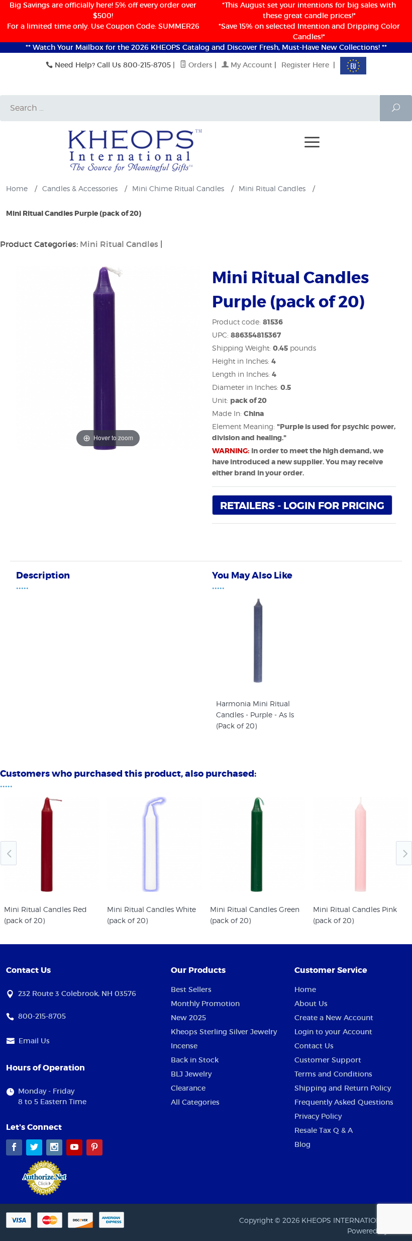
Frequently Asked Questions (343, 1102)
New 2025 (188, 1017)
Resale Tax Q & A (323, 1130)
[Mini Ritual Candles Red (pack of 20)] (51, 844)
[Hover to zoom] (108, 357)
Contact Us (314, 1045)
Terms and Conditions (333, 1074)
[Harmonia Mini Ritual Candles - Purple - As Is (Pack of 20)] (258, 680)
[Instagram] (54, 1147)
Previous (9, 853)
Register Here (305, 64)
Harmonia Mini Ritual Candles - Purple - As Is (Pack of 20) (255, 714)
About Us (311, 1003)
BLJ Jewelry (191, 1074)
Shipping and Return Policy (342, 1088)
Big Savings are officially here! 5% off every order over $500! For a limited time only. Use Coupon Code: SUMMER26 (103, 16)
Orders (199, 64)
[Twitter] (34, 1147)
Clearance (188, 1088)
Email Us (34, 1040)
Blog (302, 1144)
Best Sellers (191, 989)
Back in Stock (195, 1059)
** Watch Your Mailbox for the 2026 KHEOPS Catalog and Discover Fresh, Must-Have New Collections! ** (206, 47)
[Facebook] (14, 1147)
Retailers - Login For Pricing (302, 505)
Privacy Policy (318, 1116)
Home (305, 989)
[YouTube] (74, 1147)
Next (404, 853)
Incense (184, 1045)
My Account (250, 64)
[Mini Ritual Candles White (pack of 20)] (154, 844)
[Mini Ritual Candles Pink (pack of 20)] (360, 844)
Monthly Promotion (205, 1003)
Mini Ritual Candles (119, 244)
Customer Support (327, 1059)
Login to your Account (333, 1031)
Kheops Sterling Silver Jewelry (224, 1031)
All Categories (195, 1102)
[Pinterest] (94, 1147)
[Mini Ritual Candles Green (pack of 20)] (257, 844)
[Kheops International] (135, 150)
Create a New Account (333, 1017)
